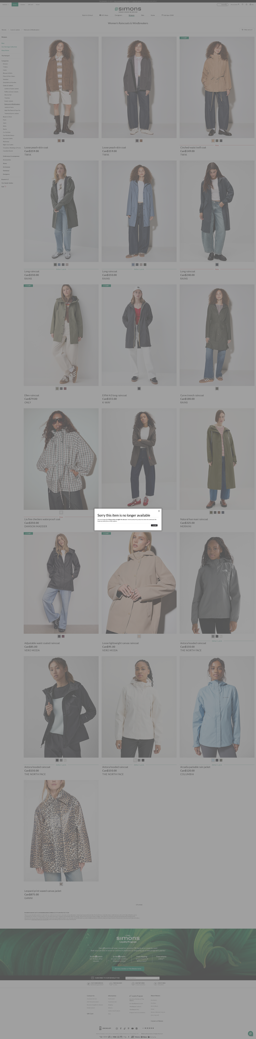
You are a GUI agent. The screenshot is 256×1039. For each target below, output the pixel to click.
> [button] (154, 525)
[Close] (159, 510)
